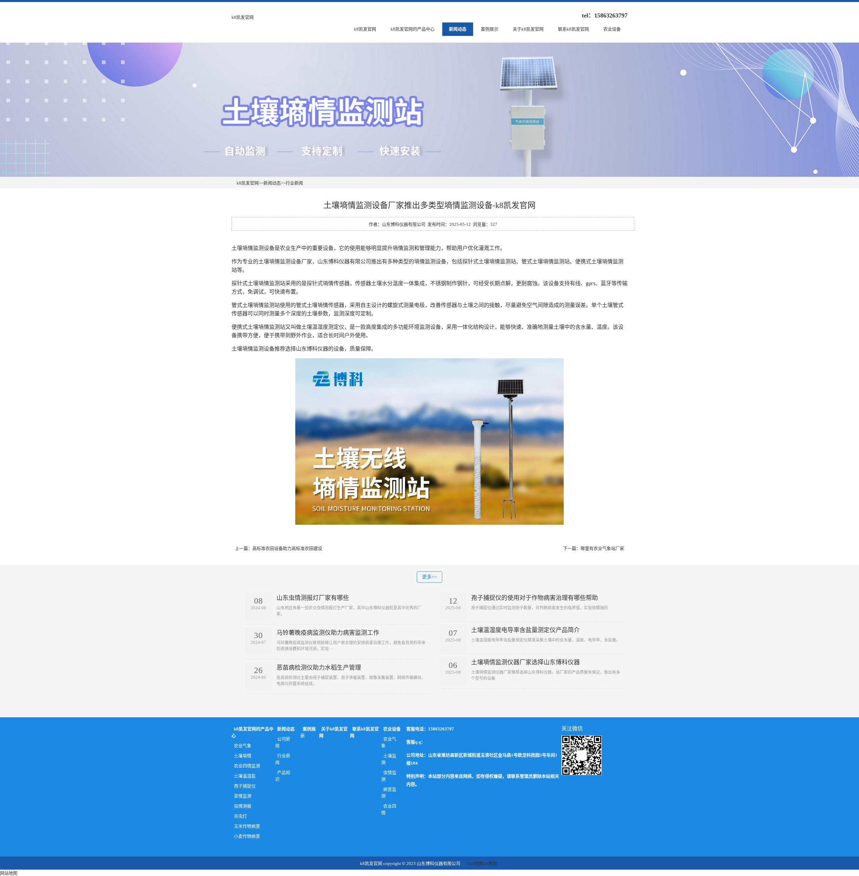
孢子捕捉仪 (245, 785)
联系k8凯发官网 (573, 29)
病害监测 (389, 792)
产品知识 (283, 776)
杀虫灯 (240, 816)
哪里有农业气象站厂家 (602, 548)
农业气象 (242, 745)
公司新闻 (283, 742)
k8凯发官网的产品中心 (413, 29)
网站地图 (8, 873)
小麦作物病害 (247, 836)
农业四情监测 (247, 765)
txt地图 (490, 863)
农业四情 (389, 809)
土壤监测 (389, 759)
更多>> (429, 576)
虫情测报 (242, 806)
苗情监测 (242, 795)
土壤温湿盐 (245, 775)
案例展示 (489, 29)
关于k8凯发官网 (528, 29)
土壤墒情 (242, 755)
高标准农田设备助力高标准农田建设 (287, 548)
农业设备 (612, 29)
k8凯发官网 (243, 17)
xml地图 (475, 863)
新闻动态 (457, 29)
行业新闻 (294, 183)
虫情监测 (389, 776)
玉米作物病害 (247, 826)
